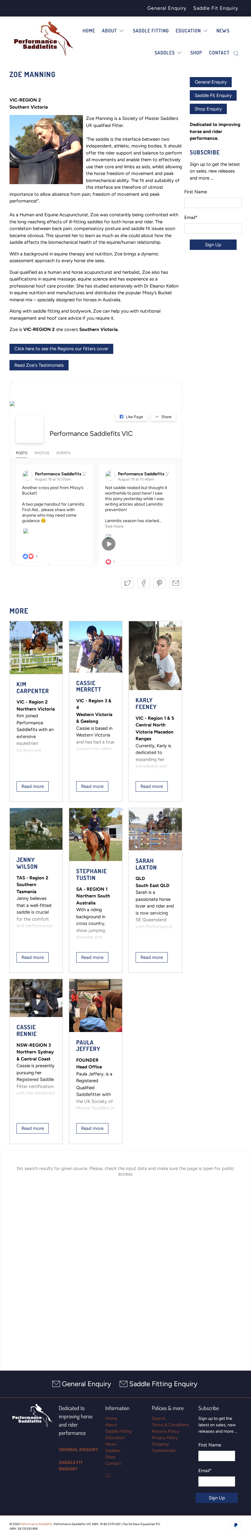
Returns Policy (165, 1431)
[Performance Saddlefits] (43, 38)
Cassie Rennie (27, 1030)
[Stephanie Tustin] (95, 834)
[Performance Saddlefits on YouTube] (108, 1476)
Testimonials (164, 1450)
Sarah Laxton (146, 864)
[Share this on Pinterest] (159, 583)
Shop (196, 53)
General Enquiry (166, 8)
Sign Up (213, 244)
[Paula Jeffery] (95, 1005)
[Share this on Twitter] (127, 583)
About (109, 31)
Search (159, 1418)
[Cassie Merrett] (95, 647)
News (223, 31)
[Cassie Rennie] (36, 998)
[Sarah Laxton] (155, 829)
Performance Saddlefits (36, 1524)
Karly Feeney (146, 703)
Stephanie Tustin (91, 874)
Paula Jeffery (88, 1045)
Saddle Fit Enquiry (215, 8)
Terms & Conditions (170, 1424)
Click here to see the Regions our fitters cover (61, 348)
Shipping (160, 1444)
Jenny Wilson (27, 863)
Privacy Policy (165, 1437)
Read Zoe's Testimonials (39, 365)
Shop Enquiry (208, 109)
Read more (32, 786)
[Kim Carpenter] (36, 647)
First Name (195, 192)
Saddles (113, 1450)
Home (89, 31)
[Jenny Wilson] (36, 829)
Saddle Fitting (151, 31)
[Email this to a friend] (176, 583)
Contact (219, 53)
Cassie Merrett (88, 686)
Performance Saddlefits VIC (91, 433)
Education (115, 1437)
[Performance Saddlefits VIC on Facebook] (29, 429)
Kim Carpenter (33, 687)
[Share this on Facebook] (143, 583)
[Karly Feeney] (155, 655)
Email (190, 217)
